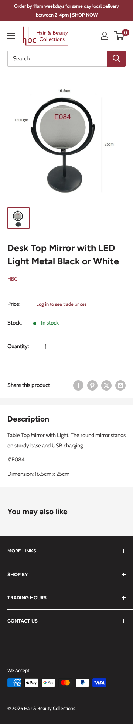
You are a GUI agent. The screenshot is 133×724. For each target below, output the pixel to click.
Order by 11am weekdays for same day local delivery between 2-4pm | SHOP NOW (66, 10)
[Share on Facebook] (78, 385)
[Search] (116, 59)
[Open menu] (11, 36)
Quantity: (18, 346)
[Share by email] (120, 385)
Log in (42, 304)
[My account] (104, 36)
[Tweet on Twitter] (106, 385)
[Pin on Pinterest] (92, 385)
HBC (12, 279)
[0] (119, 35)
